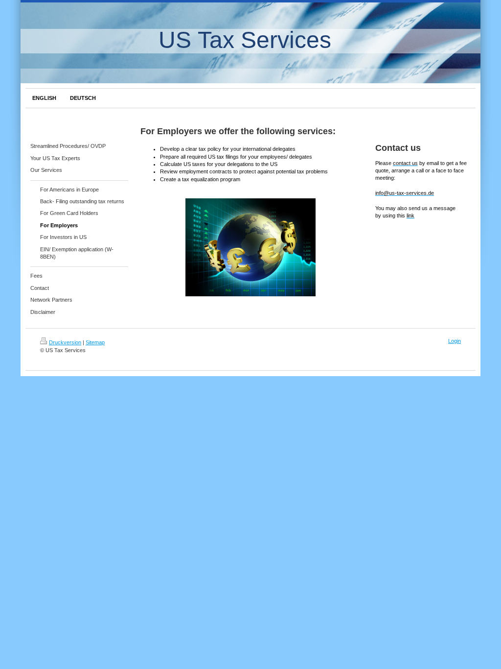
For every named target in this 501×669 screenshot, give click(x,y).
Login (454, 341)
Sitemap (95, 342)
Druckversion (65, 342)
